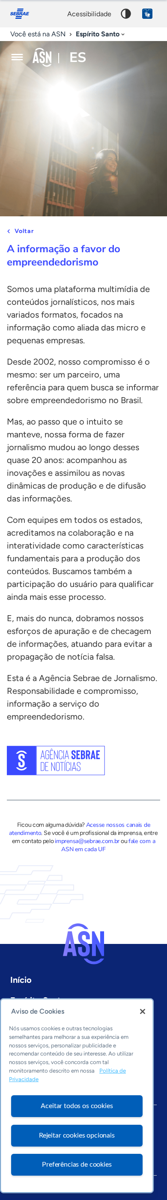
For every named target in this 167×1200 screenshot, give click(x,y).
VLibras (147, 13)
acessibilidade (89, 14)
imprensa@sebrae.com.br (87, 841)
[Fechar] (142, 1011)
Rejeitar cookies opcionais (77, 1135)
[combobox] (101, 34)
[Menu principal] (17, 57)
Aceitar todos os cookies (77, 1106)
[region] (77, 1095)
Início (21, 980)
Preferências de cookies (76, 1164)
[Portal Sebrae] (24, 13)
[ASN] (83, 943)
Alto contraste (125, 13)
